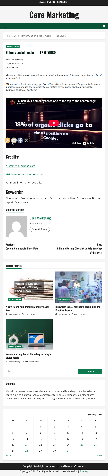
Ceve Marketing (54, 14)
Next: (79, 248)
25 (81, 444)
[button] (6, 26)
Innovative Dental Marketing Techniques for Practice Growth (77, 308)
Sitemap (84, 471)
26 (95, 444)
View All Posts (39, 229)
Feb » (99, 455)
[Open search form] (104, 26)
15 (40, 438)
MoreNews (64, 466)
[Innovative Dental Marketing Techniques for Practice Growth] (78, 287)
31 (68, 450)
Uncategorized (12, 46)
